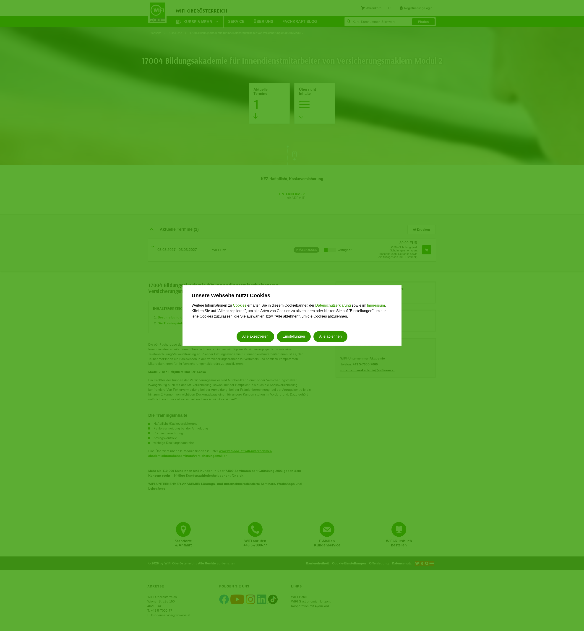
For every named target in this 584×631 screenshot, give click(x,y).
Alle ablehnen (330, 337)
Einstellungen (294, 337)
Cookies (239, 305)
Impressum (376, 305)
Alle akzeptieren (255, 337)
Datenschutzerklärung (333, 305)
